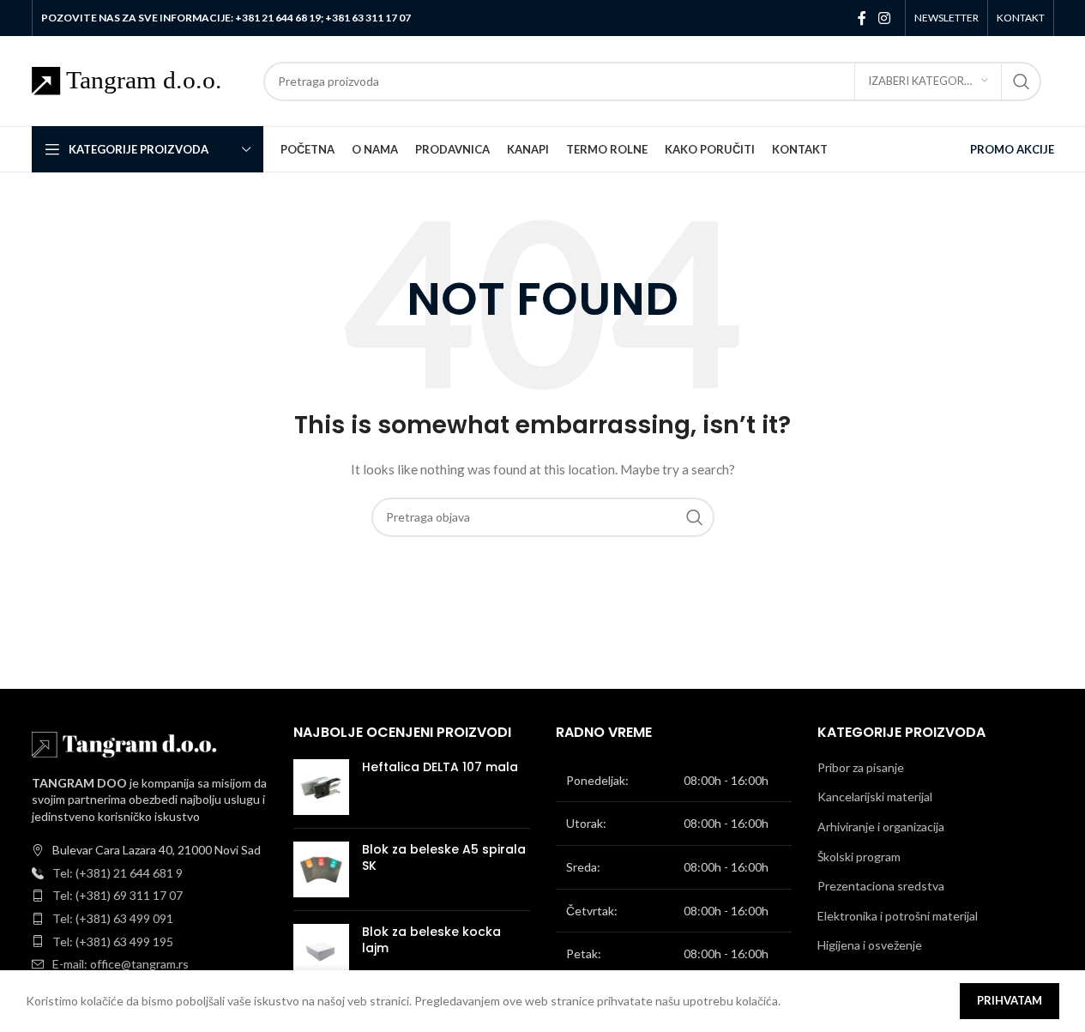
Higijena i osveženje (869, 945)
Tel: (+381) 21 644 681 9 (117, 873)
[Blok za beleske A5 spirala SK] (321, 869)
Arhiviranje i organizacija (880, 826)
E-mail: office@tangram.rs (120, 964)
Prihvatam (1009, 1000)
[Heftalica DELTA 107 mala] (321, 787)
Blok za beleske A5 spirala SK (444, 858)
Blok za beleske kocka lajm (431, 940)
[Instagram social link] (883, 18)
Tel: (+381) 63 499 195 (112, 941)
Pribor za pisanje (860, 767)
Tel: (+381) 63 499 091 (112, 918)
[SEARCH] (1021, 81)
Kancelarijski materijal (874, 796)
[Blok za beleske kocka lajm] (321, 952)
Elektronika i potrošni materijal (897, 915)
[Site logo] (139, 79)
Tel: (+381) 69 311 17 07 (117, 895)
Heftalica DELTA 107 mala (440, 767)
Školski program (859, 856)
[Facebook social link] (862, 18)
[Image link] (126, 742)
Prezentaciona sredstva (880, 885)
